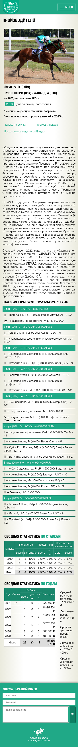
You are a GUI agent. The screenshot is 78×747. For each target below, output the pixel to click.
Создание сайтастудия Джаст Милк (39, 739)
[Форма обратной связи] (72, 714)
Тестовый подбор (47, 124)
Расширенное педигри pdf (20, 131)
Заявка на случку (15, 124)
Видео (40, 131)
